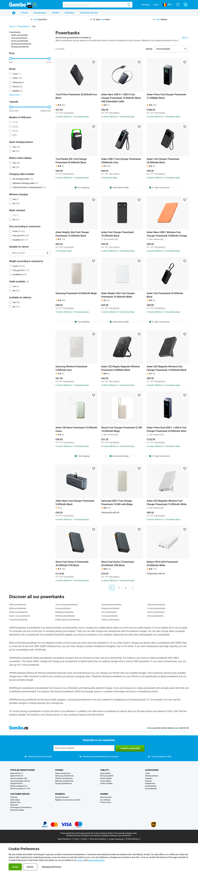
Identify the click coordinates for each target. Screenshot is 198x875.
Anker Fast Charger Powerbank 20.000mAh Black (163, 161)
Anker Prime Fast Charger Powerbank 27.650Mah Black (166, 96)
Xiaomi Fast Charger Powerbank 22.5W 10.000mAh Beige (121, 429)
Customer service (89, 12)
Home (11, 26)
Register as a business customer (67, 800)
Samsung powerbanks (21, 44)
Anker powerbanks (19, 35)
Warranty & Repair (17, 810)
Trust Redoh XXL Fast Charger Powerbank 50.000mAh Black (71, 161)
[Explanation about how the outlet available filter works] (28, 281)
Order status (15, 800)
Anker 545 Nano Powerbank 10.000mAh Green (76, 429)
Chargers (148, 778)
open (176, 728)
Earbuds (148, 781)
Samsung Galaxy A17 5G (20, 789)
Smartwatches (150, 786)
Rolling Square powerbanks (67, 619)
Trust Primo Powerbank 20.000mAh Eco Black (76, 96)
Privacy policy (105, 802)
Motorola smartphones (64, 781)
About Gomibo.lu (64, 839)
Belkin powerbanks (17, 608)
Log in (156, 4)
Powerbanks (23, 26)
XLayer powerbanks (156, 608)
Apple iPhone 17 (16, 773)
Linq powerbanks (63, 608)
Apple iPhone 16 (16, 776)
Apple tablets (105, 773)
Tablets (55, 12)
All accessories (151, 789)
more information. (124, 836)
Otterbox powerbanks (65, 616)
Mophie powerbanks (64, 612)
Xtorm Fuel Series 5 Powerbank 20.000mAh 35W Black (117, 563)
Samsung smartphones (64, 776)
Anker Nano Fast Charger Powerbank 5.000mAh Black (75, 502)
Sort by (149, 49)
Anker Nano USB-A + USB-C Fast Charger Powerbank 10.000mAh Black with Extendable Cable (121, 98)
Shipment (14, 805)
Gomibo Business (62, 797)
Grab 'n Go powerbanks (19, 616)
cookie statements (96, 860)
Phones (59, 770)
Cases (147, 773)
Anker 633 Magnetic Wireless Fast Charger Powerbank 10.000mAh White (167, 502)
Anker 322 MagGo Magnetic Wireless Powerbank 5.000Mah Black (120, 368)
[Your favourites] (178, 5)
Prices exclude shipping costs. (125, 833)
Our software (105, 800)
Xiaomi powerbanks (156, 604)
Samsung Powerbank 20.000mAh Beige (76, 293)
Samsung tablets (106, 776)
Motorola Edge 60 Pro (18, 786)
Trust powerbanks (19, 38)
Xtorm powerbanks (19, 41)
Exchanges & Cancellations (20, 807)
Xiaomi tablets (106, 778)
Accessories (40, 12)
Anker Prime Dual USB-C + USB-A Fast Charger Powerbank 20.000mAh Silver (167, 429)
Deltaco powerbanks (18, 612)
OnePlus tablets (106, 784)
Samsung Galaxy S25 (18, 778)
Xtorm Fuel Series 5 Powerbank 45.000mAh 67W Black (72, 563)
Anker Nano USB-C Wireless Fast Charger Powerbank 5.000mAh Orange (167, 234)
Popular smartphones (22, 770)
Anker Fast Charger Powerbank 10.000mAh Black (117, 234)
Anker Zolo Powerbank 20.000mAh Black (165, 295)
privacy (80, 860)
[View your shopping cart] (185, 4)
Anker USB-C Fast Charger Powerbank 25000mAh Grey (121, 161)
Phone (24, 12)
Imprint (84, 839)
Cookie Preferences (116, 839)
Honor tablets (105, 781)
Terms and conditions (97, 839)
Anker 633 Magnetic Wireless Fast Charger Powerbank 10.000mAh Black (166, 368)
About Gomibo (106, 797)
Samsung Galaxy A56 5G (20, 781)
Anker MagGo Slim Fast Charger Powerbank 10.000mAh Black (72, 234)
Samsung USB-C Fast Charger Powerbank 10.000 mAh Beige (117, 502)
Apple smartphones (63, 773)
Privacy (76, 839)
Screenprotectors (151, 776)
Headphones (150, 784)
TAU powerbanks (109, 612)
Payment (13, 797)
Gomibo (104, 794)
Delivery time (15, 802)
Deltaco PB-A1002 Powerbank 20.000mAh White (162, 563)
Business (146, 4)
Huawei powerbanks (18, 619)
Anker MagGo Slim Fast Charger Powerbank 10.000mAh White (118, 295)
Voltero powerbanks (110, 619)
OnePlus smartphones (64, 778)
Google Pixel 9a (16, 784)
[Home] (13, 12)
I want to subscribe (130, 748)
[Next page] (133, 588)
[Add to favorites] (94, 62)
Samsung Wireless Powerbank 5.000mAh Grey (71, 368)
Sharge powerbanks (20, 47)
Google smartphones (63, 784)
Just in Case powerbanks (66, 604)
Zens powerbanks (155, 616)
